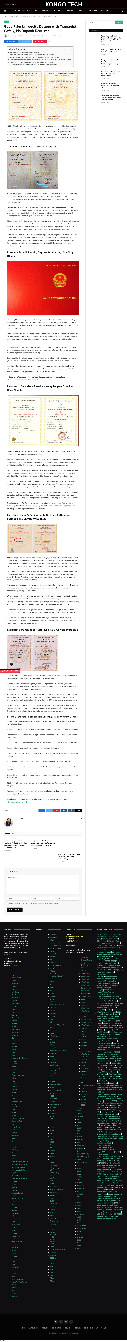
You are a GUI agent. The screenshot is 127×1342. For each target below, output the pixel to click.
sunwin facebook (115, 965)
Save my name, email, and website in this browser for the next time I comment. (33, 903)
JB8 (121, 954)
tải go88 (101, 1141)
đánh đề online (102, 1058)
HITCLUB (53, 1204)
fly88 (99, 939)
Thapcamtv (54, 1221)
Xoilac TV (100, 1183)
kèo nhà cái (15, 1135)
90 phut (115, 1114)
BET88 (105, 1154)
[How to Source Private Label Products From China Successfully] (70, 845)
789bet (14, 1181)
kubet (99, 1194)
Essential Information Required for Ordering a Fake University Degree (35, 64)
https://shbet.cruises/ (88, 1014)
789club (14, 1107)
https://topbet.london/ (105, 959)
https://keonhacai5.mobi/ (106, 979)
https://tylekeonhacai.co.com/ (109, 1081)
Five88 (117, 1152)
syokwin (53, 1218)
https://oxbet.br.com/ (105, 996)
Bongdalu (15, 1213)
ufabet (52, 1081)
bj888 (83, 1077)
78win (14, 1184)
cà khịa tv (118, 1112)
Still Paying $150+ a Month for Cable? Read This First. (111, 51)
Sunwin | (100, 934)
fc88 (52, 990)
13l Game (53, 1192)
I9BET (113, 961)
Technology (69, 11)
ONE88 (119, 1012)
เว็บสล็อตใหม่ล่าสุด (18, 1075)
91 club (110, 1052)
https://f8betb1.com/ (57, 1005)
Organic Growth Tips (51, 11)
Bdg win (80, 1139)
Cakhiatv (110, 1161)
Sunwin (83, 1074)
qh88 (112, 1085)
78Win (52, 1079)
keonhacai (118, 1194)
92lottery (15, 1150)
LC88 (79, 1240)
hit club (52, 982)
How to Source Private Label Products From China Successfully (69, 857)
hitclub (117, 999)
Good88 (80, 1194)
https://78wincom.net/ (105, 1152)
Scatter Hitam (86, 988)
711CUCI (84, 1042)
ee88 (13, 1222)
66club (14, 1147)
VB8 (98, 1214)
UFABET (14, 1095)
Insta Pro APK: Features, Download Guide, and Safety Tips (111, 85)
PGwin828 (53, 1227)
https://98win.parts (104, 1147)
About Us (45, 1328)
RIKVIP (52, 1059)
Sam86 (116, 985)
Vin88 (110, 1047)
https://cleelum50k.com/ (20, 1058)
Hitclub (14, 1156)
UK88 (115, 1096)
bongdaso (53, 1053)
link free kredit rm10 (84, 1162)
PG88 (14, 1158)
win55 (79, 1168)
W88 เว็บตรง (81, 1188)
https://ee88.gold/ (104, 1156)
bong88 (100, 990)
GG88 (110, 1127)
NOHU (79, 1231)
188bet (114, 987)
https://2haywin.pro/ (88, 1085)
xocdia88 (117, 1039)
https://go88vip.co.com (58, 1249)
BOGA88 (106, 1036)
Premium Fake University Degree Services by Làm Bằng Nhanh (32, 54)
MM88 (99, 1187)
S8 (119, 1178)
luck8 (52, 1033)
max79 (99, 1154)
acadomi (80, 1148)
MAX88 (100, 1063)
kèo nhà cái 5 (81, 1228)
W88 (115, 1189)
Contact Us (56, 1328)
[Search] (122, 11)
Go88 (52, 1246)
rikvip (106, 999)
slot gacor (15, 1176)
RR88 (13, 1259)
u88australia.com (103, 994)
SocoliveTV (108, 1043)
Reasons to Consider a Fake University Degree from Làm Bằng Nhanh (35, 57)
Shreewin (53, 934)
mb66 (99, 1032)
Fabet (116, 1034)
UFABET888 (16, 1124)
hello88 (83, 1031)
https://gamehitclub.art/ (112, 1090)
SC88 (113, 1134)
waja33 (116, 1076)
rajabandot (84, 1005)
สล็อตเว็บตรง (16, 1069)
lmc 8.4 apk (106, 1056)
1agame (14, 1190)
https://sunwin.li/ (17, 1242)
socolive (100, 1001)
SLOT (79, 1165)
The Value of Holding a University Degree (24, 52)
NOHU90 (119, 1061)
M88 (113, 1181)
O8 (98, 1067)
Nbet (13, 1290)
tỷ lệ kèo (118, 1058)
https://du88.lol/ (17, 1101)
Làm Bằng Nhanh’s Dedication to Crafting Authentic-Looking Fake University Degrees (41, 59)
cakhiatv (84, 1091)
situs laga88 (16, 1224)
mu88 (52, 1237)
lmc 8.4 (119, 1065)
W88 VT (14, 1141)
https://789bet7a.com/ (19, 1282)
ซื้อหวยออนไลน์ (86, 1019)
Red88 (99, 1036)
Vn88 (79, 1223)
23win (114, 1156)
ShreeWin (15, 995)
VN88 (52, 1087)
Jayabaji (80, 1116)
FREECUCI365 (109, 990)
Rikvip (118, 961)
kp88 (114, 1218)
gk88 (52, 1215)
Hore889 (117, 1172)
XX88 (14, 1273)
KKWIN (14, 1245)
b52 (82, 1088)
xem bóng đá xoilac (112, 1183)
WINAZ (52, 1110)
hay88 (14, 1115)
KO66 (52, 1198)
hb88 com (101, 972)
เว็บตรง (83, 971)
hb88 (108, 1167)
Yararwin (14, 1021)
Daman (14, 1044)
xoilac (111, 985)
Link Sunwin (105, 1214)
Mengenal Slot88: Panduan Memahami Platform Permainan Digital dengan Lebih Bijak (43, 843)
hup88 (105, 1034)
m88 (51, 1019)
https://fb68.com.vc (104, 1039)
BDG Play (53, 1186)
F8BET (14, 1201)
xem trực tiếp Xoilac (18, 1167)
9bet (13, 1138)
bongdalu (53, 1048)
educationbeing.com (57, 1189)
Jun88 (120, 1094)
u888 (119, 952)
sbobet (103, 1067)
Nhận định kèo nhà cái (105, 1172)
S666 (79, 1171)
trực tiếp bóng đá (110, 1045)
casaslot (107, 1101)
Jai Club (14, 1041)
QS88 (52, 1159)
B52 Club (117, 1023)
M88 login (80, 1185)
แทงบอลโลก (102, 1103)
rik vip (99, 1176)
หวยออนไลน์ (101, 952)
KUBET (99, 961)
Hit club (109, 1010)
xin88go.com (111, 1012)
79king (99, 954)
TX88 (116, 1052)
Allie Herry (13, 36)
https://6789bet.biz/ (114, 1132)
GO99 (79, 1234)
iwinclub (113, 1141)
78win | (105, 941)
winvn (52, 1022)
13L (13, 1038)
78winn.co (53, 1045)
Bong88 (14, 1098)
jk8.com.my (101, 974)
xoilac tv (114, 1105)
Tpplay (14, 1009)
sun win (118, 1212)
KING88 (14, 1207)
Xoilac (118, 1181)
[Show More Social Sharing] (49, 41)
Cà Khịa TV (113, 1083)
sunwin (14, 1067)
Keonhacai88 (108, 1014)
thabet (52, 1042)
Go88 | (106, 934)
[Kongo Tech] (63, 4)
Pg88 (111, 1016)
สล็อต (13, 1052)
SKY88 (107, 967)
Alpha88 (14, 1227)
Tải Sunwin (108, 1096)
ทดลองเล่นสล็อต (55, 1084)
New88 (113, 1063)
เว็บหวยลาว (85, 1068)
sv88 (99, 1021)
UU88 (79, 1243)
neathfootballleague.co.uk (111, 950)
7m (105, 1001)
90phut (99, 1116)
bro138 (113, 1214)
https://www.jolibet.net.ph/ (107, 1041)
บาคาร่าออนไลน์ (55, 948)
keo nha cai (118, 1032)
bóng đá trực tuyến (104, 1114)
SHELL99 (100, 967)
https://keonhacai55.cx (19, 1178)
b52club (119, 1087)
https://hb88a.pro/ (56, 965)
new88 (52, 1028)
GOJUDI (111, 936)
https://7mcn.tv (103, 1085)
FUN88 (118, 936)
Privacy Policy (34, 1328)
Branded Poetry (86, 960)
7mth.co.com (102, 1074)
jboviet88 (84, 1071)
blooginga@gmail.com (12, 961)
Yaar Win (53, 1178)
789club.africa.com (109, 1072)
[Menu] (5, 11)
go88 (13, 1110)
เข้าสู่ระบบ (53, 1010)
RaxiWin (14, 1006)
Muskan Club (16, 1018)
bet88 (114, 952)
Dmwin (14, 1026)
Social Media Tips (30, 11)
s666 (106, 1027)
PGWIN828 (107, 1218)
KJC (13, 1270)
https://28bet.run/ (109, 1021)
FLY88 (113, 1169)
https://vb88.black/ (18, 1118)
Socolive (101, 976)
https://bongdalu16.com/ (58, 1051)
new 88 (52, 996)
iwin (121, 1003)
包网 (78, 1119)
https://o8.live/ (116, 1174)
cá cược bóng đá (112, 1209)
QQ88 (14, 1288)
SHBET (52, 993)
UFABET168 (85, 1057)
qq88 (109, 952)
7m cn (118, 1198)
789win (83, 1017)
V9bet (52, 1239)
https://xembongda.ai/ (111, 1116)
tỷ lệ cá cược (112, 1001)
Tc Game (15, 1035)
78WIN (52, 1002)
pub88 (100, 1054)
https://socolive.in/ (56, 976)
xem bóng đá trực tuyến (20, 1164)
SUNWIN (107, 961)
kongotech (74, 1333)
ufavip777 (101, 1010)
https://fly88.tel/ (103, 1169)
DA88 (120, 1045)
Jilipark (52, 1195)
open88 (120, 1101)
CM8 (13, 1262)
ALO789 (80, 1237)
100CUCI (84, 1040)
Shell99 (83, 1062)
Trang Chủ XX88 (103, 1134)
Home (17, 11)
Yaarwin (14, 1015)
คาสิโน (14, 1078)
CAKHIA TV (54, 1113)
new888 (53, 962)
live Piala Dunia (109, 1054)
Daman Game (16, 978)
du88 (100, 1047)
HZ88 (118, 943)
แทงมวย (105, 939)
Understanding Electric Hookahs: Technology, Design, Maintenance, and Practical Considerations (15, 844)
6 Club (52, 1181)
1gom (100, 1005)
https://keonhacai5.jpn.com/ (107, 963)
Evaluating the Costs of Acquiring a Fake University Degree (31, 62)
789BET (14, 1084)
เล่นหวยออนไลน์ (55, 946)
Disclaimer (68, 1328)
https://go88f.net (103, 1025)
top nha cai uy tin (108, 1198)
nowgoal (106, 1005)
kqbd (104, 1181)
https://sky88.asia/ (104, 1145)
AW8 (103, 956)
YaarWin (14, 1049)
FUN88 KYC (112, 970)
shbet (13, 1153)
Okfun (116, 939)
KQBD (52, 1096)
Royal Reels (16, 1127)
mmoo (52, 987)
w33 (114, 1127)
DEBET (113, 967)
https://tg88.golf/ (83, 1157)
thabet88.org (102, 965)
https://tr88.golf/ (83, 1154)
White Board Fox (116, 1185)
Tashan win (15, 1032)
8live (121, 1052)
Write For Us (101, 1328)
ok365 (115, 1136)
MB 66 (52, 1016)
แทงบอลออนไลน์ (55, 943)
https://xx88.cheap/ (110, 1187)
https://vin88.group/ (57, 1025)
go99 (100, 1023)
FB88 (111, 1165)
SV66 (52, 1201)
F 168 (83, 1048)
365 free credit (102, 1083)
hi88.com (108, 1030)
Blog (81, 11)
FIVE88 (101, 1030)
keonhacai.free (102, 981)
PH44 (121, 1138)
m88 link (53, 1073)
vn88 (108, 1181)
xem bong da (102, 1118)
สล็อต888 (53, 1099)
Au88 (52, 985)
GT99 (111, 1023)
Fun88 (14, 1250)
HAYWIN (15, 1247)
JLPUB (115, 1138)
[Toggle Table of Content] (69, 49)
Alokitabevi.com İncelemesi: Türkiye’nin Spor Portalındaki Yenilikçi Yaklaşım (111, 97)
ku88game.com (55, 1104)
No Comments (48, 36)
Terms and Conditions (84, 1328)
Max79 (99, 970)
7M (13, 1216)
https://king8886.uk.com (20, 1161)
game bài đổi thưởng (18, 1219)
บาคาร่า (14, 1089)
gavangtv (53, 1224)
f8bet (83, 1083)
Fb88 (79, 1125)
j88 (116, 1201)
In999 (13, 1012)
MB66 (111, 1032)
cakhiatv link (54, 1065)
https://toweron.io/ (105, 1138)
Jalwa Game (16, 1029)
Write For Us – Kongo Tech (100, 11)
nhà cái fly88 (54, 1062)
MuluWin (14, 989)
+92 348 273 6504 (11, 965)
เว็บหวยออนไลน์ (17, 1121)
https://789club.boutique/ (107, 1094)
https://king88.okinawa (106, 1150)
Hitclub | (112, 934)
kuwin (13, 1276)
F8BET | (118, 934)
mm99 (83, 1034)
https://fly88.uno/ (104, 983)
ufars (110, 939)
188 (13, 1144)
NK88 (79, 1151)
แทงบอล (14, 1061)
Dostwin (14, 1046)
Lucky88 (115, 983)
